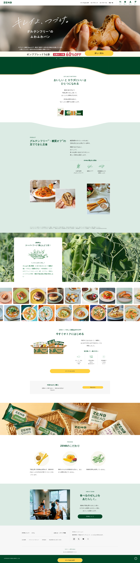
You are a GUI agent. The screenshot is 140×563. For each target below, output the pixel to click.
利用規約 (44, 539)
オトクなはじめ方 (70, 560)
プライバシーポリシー (34, 539)
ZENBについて (90, 516)
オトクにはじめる (70, 371)
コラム (33, 532)
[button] (56, 58)
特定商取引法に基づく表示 (55, 539)
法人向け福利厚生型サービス (70, 552)
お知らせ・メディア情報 (60, 532)
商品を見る (92, 387)
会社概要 (24, 539)
